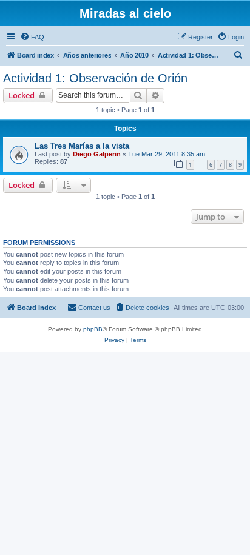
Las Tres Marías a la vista (82, 145)
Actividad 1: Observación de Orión (95, 78)
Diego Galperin (97, 154)
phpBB (93, 329)
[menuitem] (32, 37)
